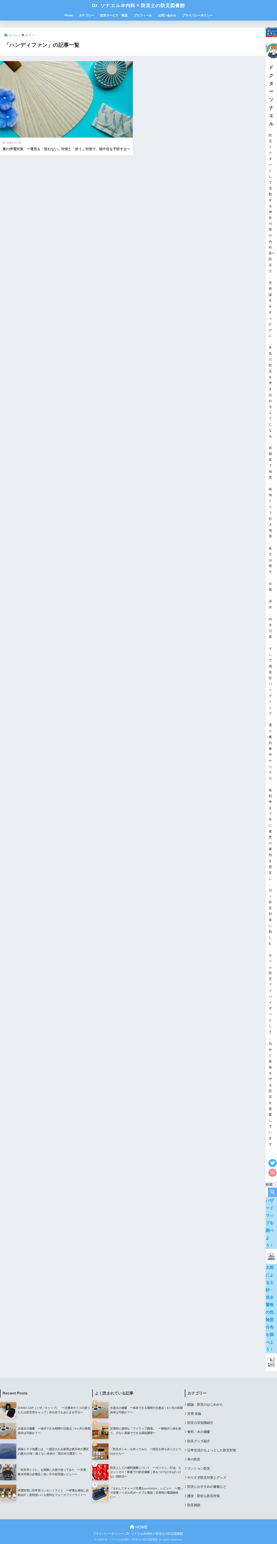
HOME (141, 1527)
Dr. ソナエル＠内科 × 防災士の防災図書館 (138, 5)
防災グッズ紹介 (198, 1441)
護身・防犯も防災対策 (203, 1496)
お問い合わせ (167, 15)
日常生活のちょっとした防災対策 (211, 1450)
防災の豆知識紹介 (200, 1422)
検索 (272, 1192)
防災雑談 (193, 1505)
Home (68, 15)
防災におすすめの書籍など (206, 1486)
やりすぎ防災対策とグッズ (206, 1477)
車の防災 (193, 1459)
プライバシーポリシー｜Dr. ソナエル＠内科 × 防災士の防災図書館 (138, 1533)
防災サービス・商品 (114, 15)
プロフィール (143, 15)
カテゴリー (86, 15)
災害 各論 (194, 1413)
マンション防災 (198, 1468)
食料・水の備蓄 (198, 1432)
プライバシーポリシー (197, 15)
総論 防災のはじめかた (205, 1404)
